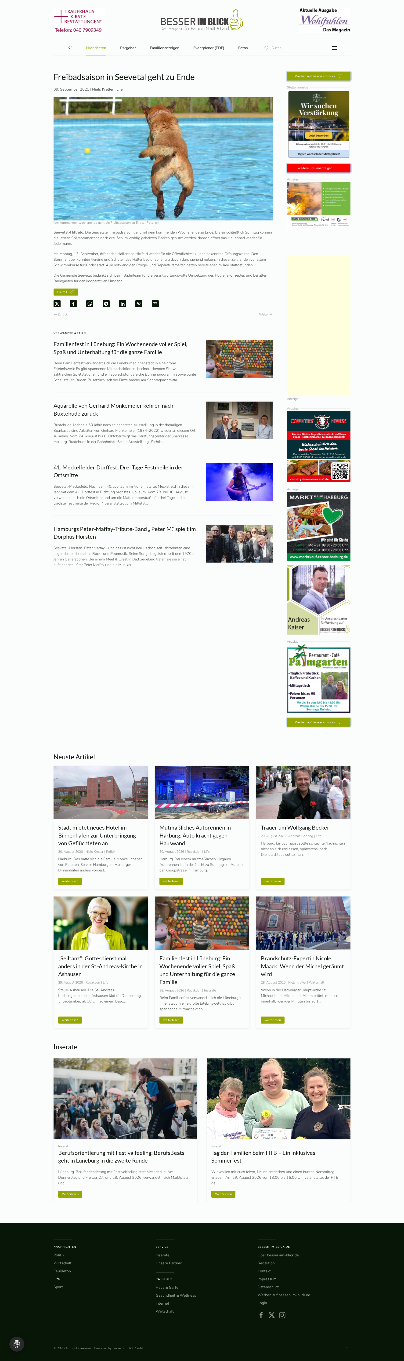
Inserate (163, 1255)
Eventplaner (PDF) (208, 48)
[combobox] (290, 48)
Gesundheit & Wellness (176, 1295)
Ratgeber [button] (128, 48)
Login (262, 1303)
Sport (58, 1287)
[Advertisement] (319, 326)
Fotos (243, 48)
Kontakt (264, 1271)
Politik (59, 1255)
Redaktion (266, 1263)
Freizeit (62, 292)
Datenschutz (268, 1287)
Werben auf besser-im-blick (315, 76)
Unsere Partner (169, 1263)
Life (119, 89)
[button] (334, 48)
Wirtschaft (63, 1263)
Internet (162, 1303)
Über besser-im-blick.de (278, 1255)
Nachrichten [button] (96, 48)
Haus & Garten (168, 1287)
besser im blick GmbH (128, 1348)
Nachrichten (65, 1247)
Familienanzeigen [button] (164, 48)
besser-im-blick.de (274, 1247)
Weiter (264, 314)
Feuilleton (62, 1271)
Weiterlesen (70, 1194)
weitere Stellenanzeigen (315, 168)
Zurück (63, 314)
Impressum (267, 1279)
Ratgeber (164, 1279)
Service (162, 1247)
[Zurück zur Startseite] (202, 20)
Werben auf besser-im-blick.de (284, 1295)
